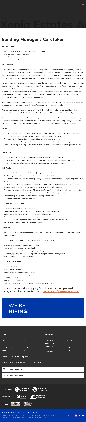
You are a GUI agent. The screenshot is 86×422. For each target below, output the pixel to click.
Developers (70, 344)
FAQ (24, 340)
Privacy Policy (6, 415)
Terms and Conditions (18, 415)
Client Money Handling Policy (37, 417)
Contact (26, 347)
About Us (5, 344)
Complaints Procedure (34, 415)
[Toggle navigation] (82, 4)
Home (4, 340)
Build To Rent (71, 350)
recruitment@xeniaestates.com (61, 291)
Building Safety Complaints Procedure (15, 417)
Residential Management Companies (50, 349)
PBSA (68, 347)
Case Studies (7, 347)
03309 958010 (37, 362)
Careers (26, 350)
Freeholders (71, 340)
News (25, 344)
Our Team (5, 350)
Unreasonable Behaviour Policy (13, 419)
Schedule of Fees (48, 415)
